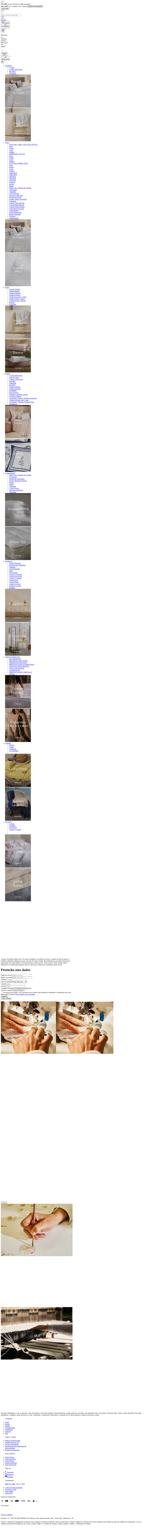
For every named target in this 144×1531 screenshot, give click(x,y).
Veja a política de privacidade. (25, 994)
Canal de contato (6, 990)
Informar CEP (4, 54)
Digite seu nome (6, 975)
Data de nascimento (7, 982)
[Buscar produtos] (2, 17)
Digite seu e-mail (7, 977)
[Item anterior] (2, 2)
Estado (3, 986)
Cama (3, 998)
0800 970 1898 (10, 1484)
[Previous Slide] (2, 1202)
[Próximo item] (2, 11)
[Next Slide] (5, 1202)
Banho (9, 998)
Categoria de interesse (8, 988)
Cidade (3, 984)
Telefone (4, 979)
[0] (2, 62)
